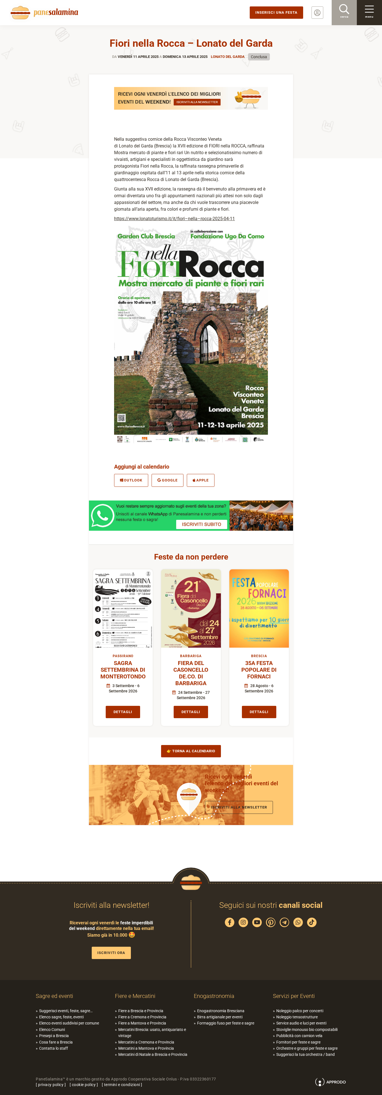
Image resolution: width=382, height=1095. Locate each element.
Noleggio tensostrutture (297, 1017)
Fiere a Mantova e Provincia (142, 1023)
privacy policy (50, 1084)
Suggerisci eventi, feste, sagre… (66, 1011)
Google (170, 480)
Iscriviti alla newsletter (239, 807)
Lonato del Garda (228, 57)
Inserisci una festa (276, 12)
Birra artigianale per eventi (219, 1017)
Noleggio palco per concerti (299, 1011)
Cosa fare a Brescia (56, 1042)
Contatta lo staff (53, 1048)
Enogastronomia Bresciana (220, 1011)
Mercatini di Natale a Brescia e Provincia (152, 1054)
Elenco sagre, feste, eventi (61, 1017)
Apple (202, 480)
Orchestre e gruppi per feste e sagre (307, 1048)
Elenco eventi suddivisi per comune (69, 1023)
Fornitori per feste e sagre (298, 1042)
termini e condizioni (122, 1084)
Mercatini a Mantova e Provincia (146, 1048)
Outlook (133, 480)
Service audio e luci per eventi (301, 1023)
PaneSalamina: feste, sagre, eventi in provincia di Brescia (43, 12)
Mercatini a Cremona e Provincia (146, 1042)
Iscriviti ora (111, 953)
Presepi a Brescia (54, 1035)
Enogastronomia (214, 996)
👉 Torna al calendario (191, 751)
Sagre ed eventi (54, 996)
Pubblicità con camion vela (299, 1035)
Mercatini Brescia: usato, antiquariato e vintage (152, 1032)
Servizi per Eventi (294, 996)
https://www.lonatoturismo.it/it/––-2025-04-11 (174, 218)
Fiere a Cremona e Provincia (142, 1017)
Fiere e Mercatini (135, 996)
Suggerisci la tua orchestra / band (305, 1054)
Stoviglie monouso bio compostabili (307, 1029)
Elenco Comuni (52, 1029)
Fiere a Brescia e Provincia (140, 1011)
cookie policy (84, 1084)
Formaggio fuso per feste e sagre (225, 1023)
